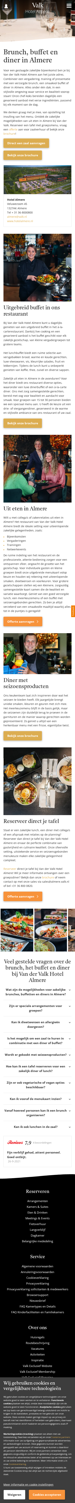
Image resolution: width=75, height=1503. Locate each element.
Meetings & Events (37, 1218)
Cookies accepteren (47, 1494)
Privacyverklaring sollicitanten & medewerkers (37, 1289)
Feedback (73, 611)
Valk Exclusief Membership (37, 1371)
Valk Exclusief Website (37, 1366)
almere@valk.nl (17, 216)
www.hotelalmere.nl (20, 221)
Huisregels (37, 1337)
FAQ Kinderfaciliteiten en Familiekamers (37, 1312)
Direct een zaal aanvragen (26, 143)
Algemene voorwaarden (37, 1266)
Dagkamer (37, 1235)
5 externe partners (60, 1437)
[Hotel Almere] (37, 9)
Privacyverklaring (37, 1283)
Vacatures (37, 1349)
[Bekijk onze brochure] (37, 267)
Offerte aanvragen (21, 621)
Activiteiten (37, 1354)
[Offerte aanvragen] (37, 469)
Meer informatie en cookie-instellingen (28, 1484)
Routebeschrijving (37, 1343)
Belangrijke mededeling (37, 1241)
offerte (13, 129)
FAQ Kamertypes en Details (38, 1306)
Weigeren (14, 1494)
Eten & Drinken (38, 1212)
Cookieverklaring (17, 1464)
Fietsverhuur (37, 1224)
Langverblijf (37, 1230)
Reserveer (9, 869)
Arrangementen (37, 1201)
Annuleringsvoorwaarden (37, 1272)
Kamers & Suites (37, 1207)
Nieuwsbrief (38, 1301)
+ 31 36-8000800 (22, 212)
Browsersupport (37, 1295)
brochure (9, 133)
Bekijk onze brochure (22, 155)
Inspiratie (37, 1360)
